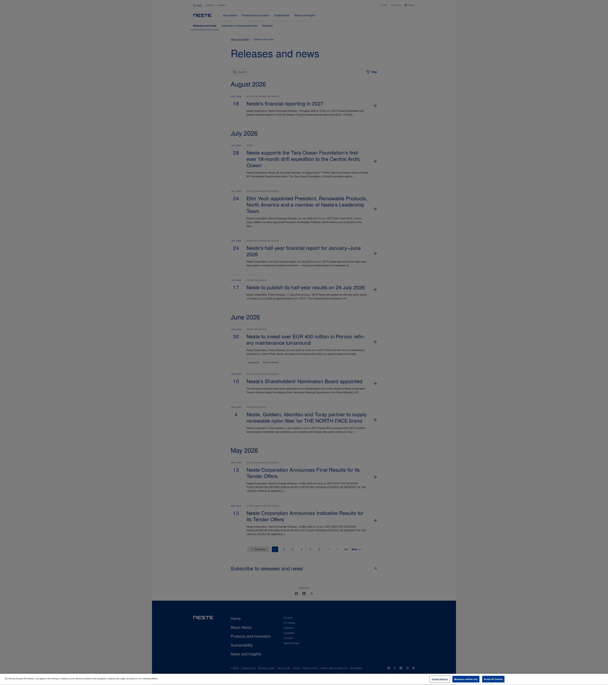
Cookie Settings (440, 679)
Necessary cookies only (466, 679)
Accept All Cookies (493, 679)
